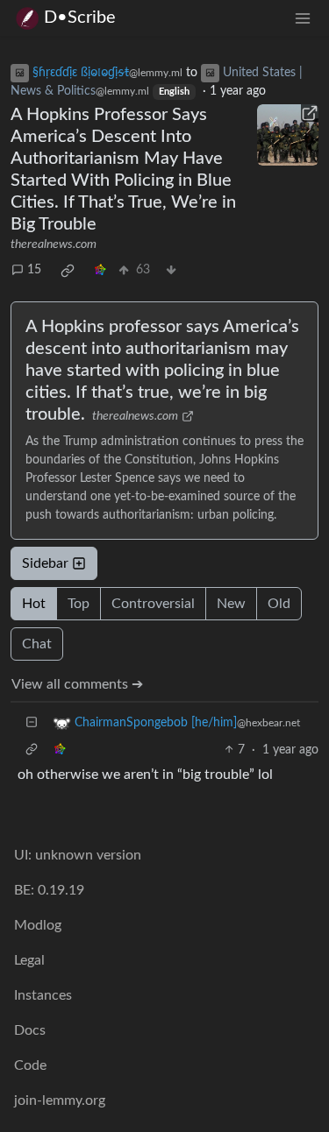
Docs (30, 1030)
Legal (29, 960)
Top (78, 604)
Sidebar (45, 563)
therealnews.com (54, 244)
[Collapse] (32, 723)
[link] (67, 270)
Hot (34, 604)
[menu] (302, 18)
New (231, 604)
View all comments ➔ (77, 684)
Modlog (37, 925)
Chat (37, 644)
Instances (43, 995)
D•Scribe (80, 17)
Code (30, 1065)
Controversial (153, 604)
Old (279, 604)
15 (34, 270)
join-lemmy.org (59, 1100)
